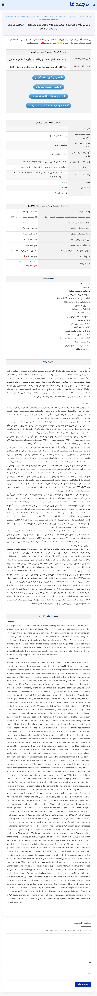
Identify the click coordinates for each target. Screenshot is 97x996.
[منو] (3, 6)
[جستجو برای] (94, 6)
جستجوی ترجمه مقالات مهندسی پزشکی (47, 105)
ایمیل (89, 973)
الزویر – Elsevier (61, 193)
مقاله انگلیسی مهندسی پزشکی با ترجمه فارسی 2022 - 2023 (67, 16)
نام (90, 962)
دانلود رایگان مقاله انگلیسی (47, 77)
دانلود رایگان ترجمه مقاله (47, 86)
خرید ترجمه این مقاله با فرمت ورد (47, 95)
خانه (88, 16)
